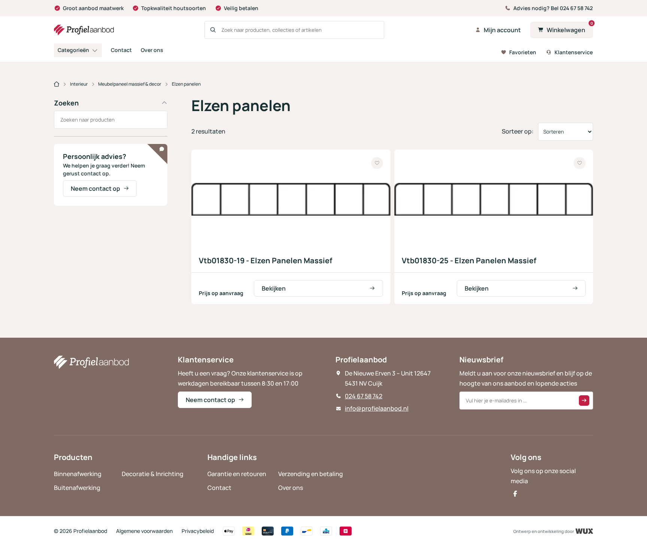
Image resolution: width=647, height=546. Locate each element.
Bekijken (274, 288)
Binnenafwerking (77, 474)
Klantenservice (574, 52)
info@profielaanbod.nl (376, 408)
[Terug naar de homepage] (84, 30)
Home (56, 84)
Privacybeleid (198, 530)
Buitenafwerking (77, 488)
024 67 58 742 (363, 396)
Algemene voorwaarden (144, 530)
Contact (121, 49)
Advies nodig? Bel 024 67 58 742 (553, 8)
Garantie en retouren (236, 474)
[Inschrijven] (584, 400)
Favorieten (522, 52)
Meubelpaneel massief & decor (129, 84)
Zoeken (66, 102)
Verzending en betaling (310, 474)
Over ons (152, 49)
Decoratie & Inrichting (152, 474)
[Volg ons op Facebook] (515, 493)
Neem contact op (95, 188)
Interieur (79, 84)
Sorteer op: (518, 131)
